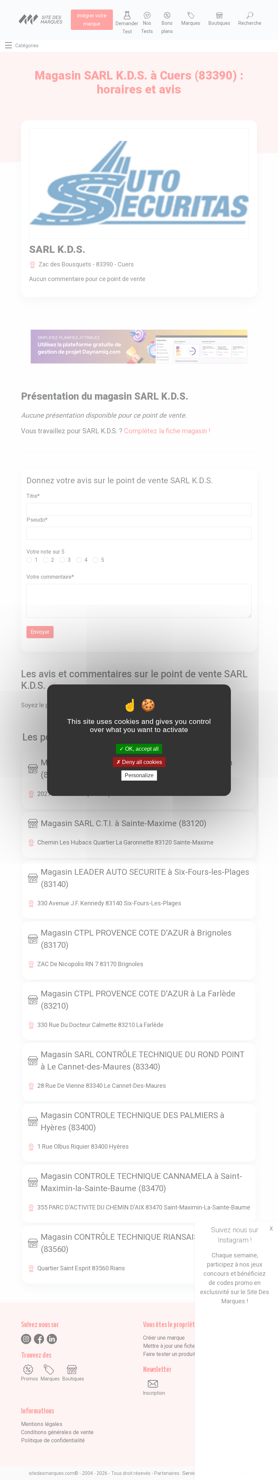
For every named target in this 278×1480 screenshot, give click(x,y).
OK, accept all (141, 749)
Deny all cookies (141, 762)
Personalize (139, 775)
